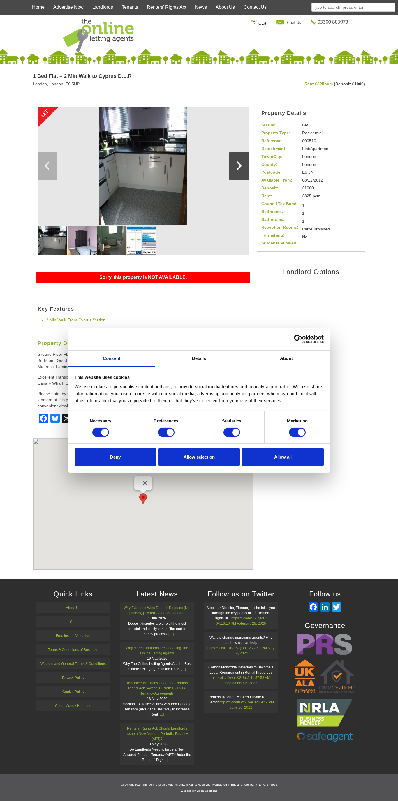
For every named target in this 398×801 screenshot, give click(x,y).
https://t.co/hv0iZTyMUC (249, 618)
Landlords (102, 7)
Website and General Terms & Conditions (73, 664)
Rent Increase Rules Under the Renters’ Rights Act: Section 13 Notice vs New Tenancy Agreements (157, 688)
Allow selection (199, 457)
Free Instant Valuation (73, 636)
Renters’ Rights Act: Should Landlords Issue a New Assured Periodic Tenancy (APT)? (157, 733)
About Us (225, 7)
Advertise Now (68, 7)
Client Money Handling (73, 706)
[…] (171, 634)
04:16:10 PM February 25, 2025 (241, 624)
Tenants (130, 7)
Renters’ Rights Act (166, 7)
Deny (115, 457)
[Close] (145, 483)
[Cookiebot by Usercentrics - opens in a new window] (298, 339)
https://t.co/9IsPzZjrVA (236, 702)
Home (38, 7)
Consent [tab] (111, 357)
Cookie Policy (73, 692)
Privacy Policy (73, 678)
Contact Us (255, 7)
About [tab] (286, 357)
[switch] (166, 432)
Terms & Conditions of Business (73, 650)
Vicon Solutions (206, 790)
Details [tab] (199, 357)
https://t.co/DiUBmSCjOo (226, 648)
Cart (261, 23)
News (201, 7)
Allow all (283, 457)
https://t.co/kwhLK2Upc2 (231, 678)
